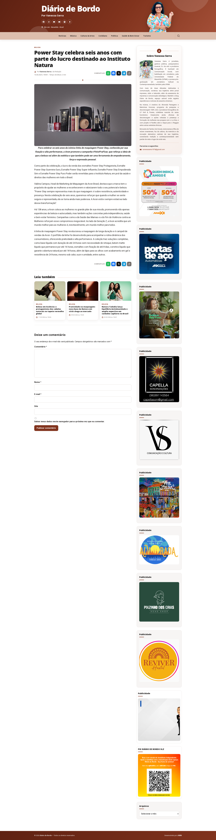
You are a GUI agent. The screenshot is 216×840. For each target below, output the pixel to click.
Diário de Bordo (70, 8)
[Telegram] (124, 73)
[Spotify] (64, 22)
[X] (118, 73)
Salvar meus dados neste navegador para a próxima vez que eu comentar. (69, 421)
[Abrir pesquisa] (178, 36)
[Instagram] (49, 22)
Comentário (40, 346)
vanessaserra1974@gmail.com (153, 149)
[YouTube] (54, 22)
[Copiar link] (129, 73)
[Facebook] (43, 22)
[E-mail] (59, 22)
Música (73, 36)
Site (36, 406)
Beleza (37, 47)
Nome (37, 382)
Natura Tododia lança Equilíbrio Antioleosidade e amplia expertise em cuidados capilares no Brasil (115, 310)
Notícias (62, 36)
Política (114, 36)
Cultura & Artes (87, 36)
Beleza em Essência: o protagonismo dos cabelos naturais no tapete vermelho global (50, 310)
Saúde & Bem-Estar (130, 36)
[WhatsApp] (108, 73)
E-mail (37, 394)
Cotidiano (102, 36)
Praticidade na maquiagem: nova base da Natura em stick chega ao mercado (82, 309)
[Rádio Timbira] (70, 22)
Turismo (147, 36)
